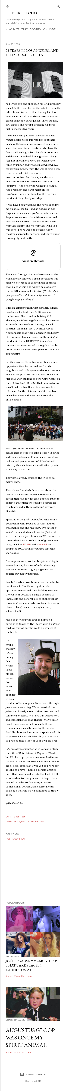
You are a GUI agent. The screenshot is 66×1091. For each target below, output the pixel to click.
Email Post (19, 816)
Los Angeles (19, 821)
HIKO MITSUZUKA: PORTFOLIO (25, 29)
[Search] (58, 5)
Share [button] (8, 816)
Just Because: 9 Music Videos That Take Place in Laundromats (32, 965)
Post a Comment (16, 838)
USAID (27, 544)
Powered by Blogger (36, 1074)
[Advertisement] (33, 871)
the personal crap (34, 821)
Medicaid (41, 544)
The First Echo (21, 13)
